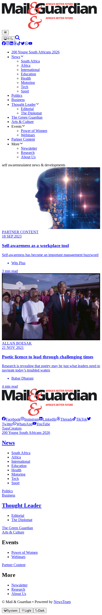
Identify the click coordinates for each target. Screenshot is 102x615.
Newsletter (19, 585)
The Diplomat (21, 520)
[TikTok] (19, 44)
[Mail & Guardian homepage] (51, 16)
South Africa (20, 453)
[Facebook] (4, 44)
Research (18, 589)
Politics (7, 491)
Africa (16, 457)
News (8, 443)
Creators (15, 428)
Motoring (18, 474)
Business (8, 495)
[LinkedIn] (11, 44)
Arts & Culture (13, 532)
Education (19, 466)
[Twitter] (23, 44)
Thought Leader (22, 505)
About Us (18, 594)
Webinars (18, 557)
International (20, 461)
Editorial (17, 515)
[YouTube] (30, 44)
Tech (15, 479)
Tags (5, 428)
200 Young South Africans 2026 (26, 433)
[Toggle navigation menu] (5, 32)
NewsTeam (62, 602)
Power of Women (24, 552)
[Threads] (15, 44)
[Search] (17, 39)
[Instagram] (7, 44)
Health (16, 470)
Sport (15, 483)
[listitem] (11, 419)
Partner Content (13, 565)
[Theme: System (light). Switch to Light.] (8, 38)
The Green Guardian (17, 528)
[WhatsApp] (26, 44)
